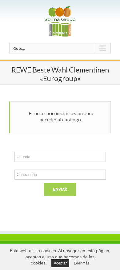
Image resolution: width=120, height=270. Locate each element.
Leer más (82, 263)
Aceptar (60, 263)
